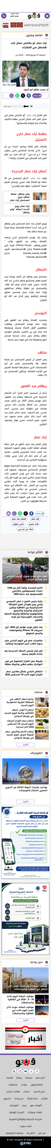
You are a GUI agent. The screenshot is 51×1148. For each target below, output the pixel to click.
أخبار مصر (40, 1078)
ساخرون (7, 1098)
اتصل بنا (31, 1133)
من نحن (41, 1133)
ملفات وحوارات (34, 1112)
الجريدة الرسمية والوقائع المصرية (25, 1119)
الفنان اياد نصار (19, 519)
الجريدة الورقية (16, 1112)
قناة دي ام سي (25, 529)
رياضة (19, 1078)
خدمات (26, 1091)
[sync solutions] (25, 1144)
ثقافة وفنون (36, 1085)
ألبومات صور (36, 1105)
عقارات (44, 1098)
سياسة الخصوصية (14, 1133)
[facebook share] (29, 95)
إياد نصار (35, 178)
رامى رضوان (18, 524)
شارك (35, 95)
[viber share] (8, 513)
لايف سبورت (25, 1126)
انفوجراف (13, 1105)
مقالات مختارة (13, 1091)
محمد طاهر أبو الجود (35, 90)
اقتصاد (9, 1078)
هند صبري (33, 524)
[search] (4, 16)
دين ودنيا (19, 1098)
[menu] (47, 16)
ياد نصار (31, 115)
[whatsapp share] (17, 95)
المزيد (25, 744)
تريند (24, 1105)
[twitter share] (23, 95)
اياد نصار (35, 519)
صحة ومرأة (32, 1098)
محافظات (12, 1085)
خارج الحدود (39, 1091)
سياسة (28, 1078)
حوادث (24, 1085)
